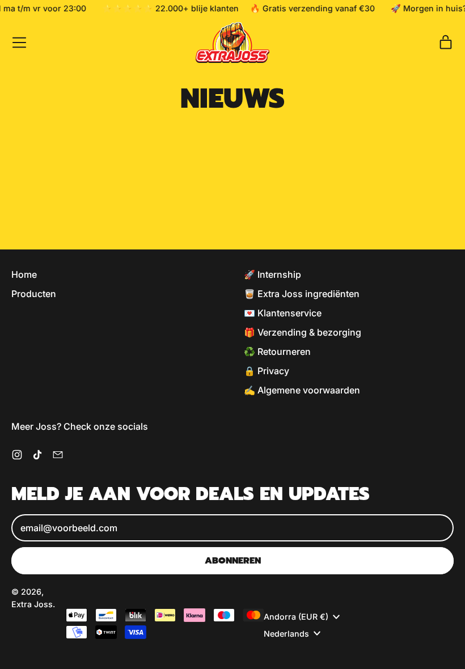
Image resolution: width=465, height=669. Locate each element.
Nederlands (286, 633)
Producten (33, 293)
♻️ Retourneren (277, 351)
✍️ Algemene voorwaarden (302, 390)
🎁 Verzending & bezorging (302, 332)
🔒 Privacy (266, 370)
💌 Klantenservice (283, 313)
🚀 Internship (272, 274)
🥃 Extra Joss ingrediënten (302, 293)
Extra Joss (32, 604)
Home (24, 274)
